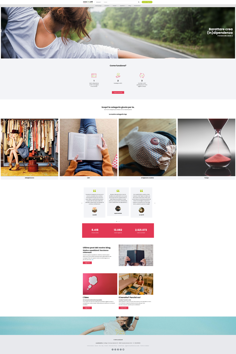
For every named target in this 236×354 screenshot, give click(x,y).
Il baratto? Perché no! (130, 297)
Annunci (106, 5)
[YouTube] (123, 349)
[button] (116, 57)
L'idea (86, 297)
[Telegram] (118, 349)
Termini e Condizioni (144, 345)
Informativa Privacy (113, 345)
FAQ (100, 345)
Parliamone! (137, 5)
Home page (98, 5)
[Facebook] (113, 349)
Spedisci (122, 5)
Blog (130, 5)
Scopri (114, 5)
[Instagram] (115, 349)
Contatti (106, 345)
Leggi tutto (87, 262)
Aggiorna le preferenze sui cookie (132, 345)
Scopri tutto (123, 308)
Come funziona (90, 345)
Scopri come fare (118, 92)
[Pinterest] (121, 349)
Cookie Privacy (121, 345)
